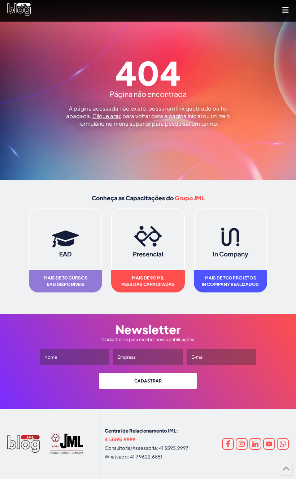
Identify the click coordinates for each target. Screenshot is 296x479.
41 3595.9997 (173, 448)
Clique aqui (106, 115)
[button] (285, 10)
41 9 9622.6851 (146, 457)
